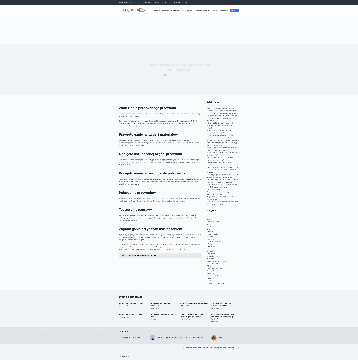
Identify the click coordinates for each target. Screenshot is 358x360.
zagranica (210, 278)
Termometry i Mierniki (214, 271)
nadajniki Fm (211, 246)
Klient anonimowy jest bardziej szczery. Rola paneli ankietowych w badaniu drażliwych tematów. (222, 169)
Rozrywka (210, 259)
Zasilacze (210, 281)
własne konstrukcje (213, 276)
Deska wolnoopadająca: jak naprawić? (194, 303)
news (208, 249)
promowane (211, 254)
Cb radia (210, 232)
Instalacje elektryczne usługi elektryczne (158, 2)
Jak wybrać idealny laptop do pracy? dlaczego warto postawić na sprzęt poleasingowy (220, 125)
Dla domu (210, 236)
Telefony (210, 266)
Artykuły (210, 219)
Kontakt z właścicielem (180, 2)
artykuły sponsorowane (215, 222)
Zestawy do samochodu (215, 283)
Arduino (209, 217)
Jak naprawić (190, 75)
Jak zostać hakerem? (214, 189)
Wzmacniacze (211, 273)
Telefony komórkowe (214, 268)
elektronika (211, 239)
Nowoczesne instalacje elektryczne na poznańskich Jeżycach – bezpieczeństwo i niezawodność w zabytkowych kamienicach (222, 110)
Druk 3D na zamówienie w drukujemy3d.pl (131, 2)
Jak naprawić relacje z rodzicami (131, 303)
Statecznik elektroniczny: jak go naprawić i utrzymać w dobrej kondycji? (222, 317)
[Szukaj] (238, 2)
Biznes (209, 229)
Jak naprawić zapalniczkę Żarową (131, 314)
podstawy (210, 251)
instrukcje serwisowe (214, 241)
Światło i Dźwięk (212, 263)
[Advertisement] (179, 30)
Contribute (234, 10)
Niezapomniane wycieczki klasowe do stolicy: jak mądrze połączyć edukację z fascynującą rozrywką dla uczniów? (223, 142)
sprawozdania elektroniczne (217, 261)
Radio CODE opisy (213, 256)
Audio (209, 224)
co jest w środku (212, 234)
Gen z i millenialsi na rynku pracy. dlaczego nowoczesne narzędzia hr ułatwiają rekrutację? (222, 118)
